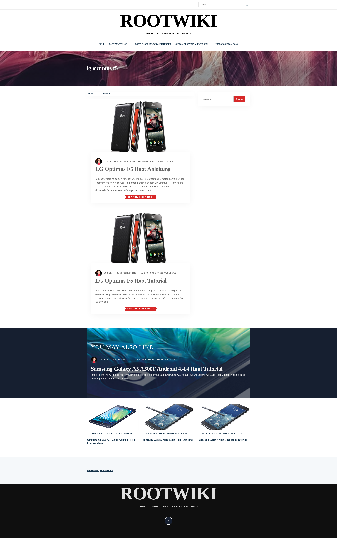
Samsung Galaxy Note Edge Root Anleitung (168, 439)
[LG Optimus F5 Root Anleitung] (140, 129)
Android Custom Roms (226, 44)
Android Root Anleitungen (157, 161)
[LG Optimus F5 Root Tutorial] (140, 240)
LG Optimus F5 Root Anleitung (133, 169)
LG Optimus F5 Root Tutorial (130, 280)
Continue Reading (140, 197)
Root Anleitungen (118, 44)
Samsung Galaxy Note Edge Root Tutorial (222, 439)
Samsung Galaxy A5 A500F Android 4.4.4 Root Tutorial (156, 369)
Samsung (172, 360)
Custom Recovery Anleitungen (191, 44)
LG (175, 161)
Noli (109, 161)
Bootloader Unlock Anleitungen (153, 44)
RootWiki (168, 21)
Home (101, 44)
